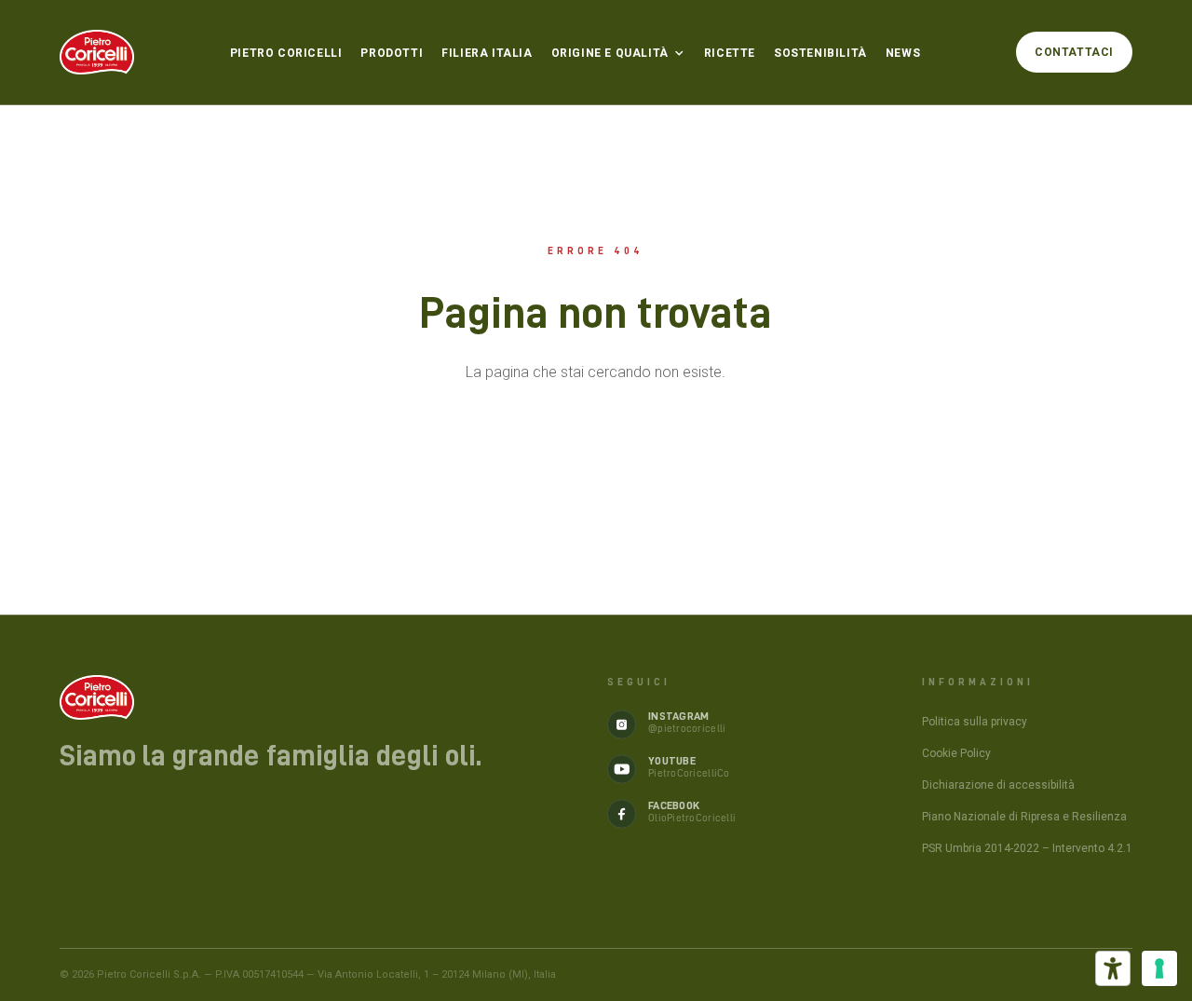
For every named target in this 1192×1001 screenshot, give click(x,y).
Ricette (729, 53)
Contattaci (1074, 52)
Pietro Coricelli (286, 53)
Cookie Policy (956, 753)
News (903, 53)
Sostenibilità (820, 53)
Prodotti (391, 53)
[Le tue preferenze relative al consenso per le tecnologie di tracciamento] (1159, 968)
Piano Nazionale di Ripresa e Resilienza (1024, 816)
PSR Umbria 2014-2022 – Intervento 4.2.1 (1027, 848)
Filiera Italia (486, 53)
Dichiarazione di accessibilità (998, 784)
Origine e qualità (610, 53)
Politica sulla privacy (974, 721)
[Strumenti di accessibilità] (1113, 968)
